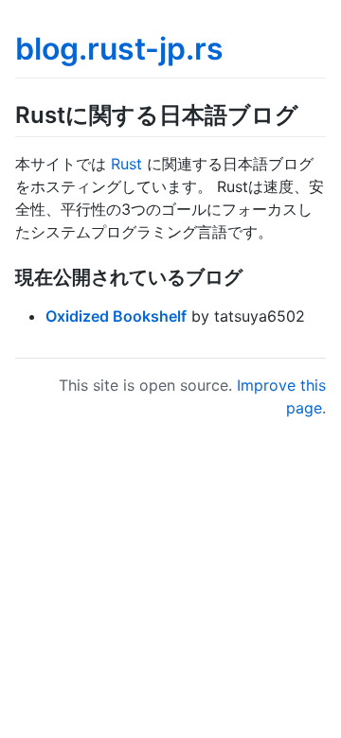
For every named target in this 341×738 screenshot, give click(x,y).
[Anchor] (309, 113)
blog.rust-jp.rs (119, 48)
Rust (126, 163)
